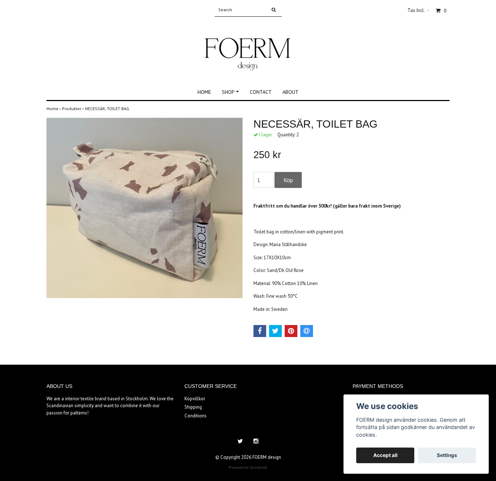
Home (204, 92)
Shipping (193, 407)
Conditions (195, 416)
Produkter (73, 108)
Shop (228, 92)
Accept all (385, 455)
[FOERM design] (248, 46)
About (290, 92)
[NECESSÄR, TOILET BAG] (144, 208)
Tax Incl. (418, 10)
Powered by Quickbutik (248, 467)
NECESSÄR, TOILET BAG (107, 108)
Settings (447, 455)
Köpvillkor (194, 399)
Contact (261, 92)
